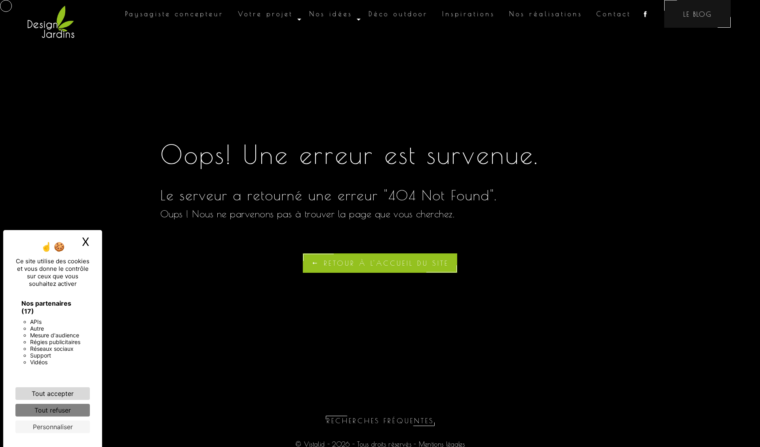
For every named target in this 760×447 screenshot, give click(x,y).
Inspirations (468, 13)
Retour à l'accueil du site (384, 263)
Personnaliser (53, 427)
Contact (614, 13)
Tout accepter (53, 394)
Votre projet (265, 13)
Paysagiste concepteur (174, 13)
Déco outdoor (398, 13)
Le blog (697, 14)
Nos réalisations (545, 13)
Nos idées (330, 13)
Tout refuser (52, 410)
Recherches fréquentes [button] (380, 421)
